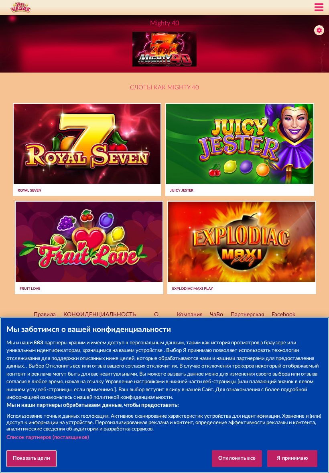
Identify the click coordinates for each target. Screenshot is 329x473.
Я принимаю (292, 458)
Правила (45, 314)
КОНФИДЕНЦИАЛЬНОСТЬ (99, 314)
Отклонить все (237, 458)
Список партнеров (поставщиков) (47, 437)
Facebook (283, 314)
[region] (164, 395)
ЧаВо (216, 314)
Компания (190, 314)
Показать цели (31, 458)
